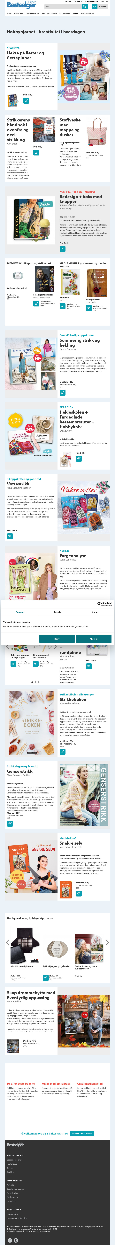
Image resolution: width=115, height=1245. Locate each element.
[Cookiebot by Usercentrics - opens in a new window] (99, 604)
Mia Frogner (64, 300)
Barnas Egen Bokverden (17, 1218)
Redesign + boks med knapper (81, 199)
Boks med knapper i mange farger (20, 656)
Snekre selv (71, 843)
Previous (7, 646)
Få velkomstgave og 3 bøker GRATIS (43, 1133)
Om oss (105, 1)
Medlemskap (12, 1197)
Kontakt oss (12, 1164)
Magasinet (11, 1201)
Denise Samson (68, 349)
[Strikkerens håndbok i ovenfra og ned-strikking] (44, 131)
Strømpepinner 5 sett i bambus (41, 656)
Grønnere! (64, 297)
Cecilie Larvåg (91, 302)
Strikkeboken (73, 699)
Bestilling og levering (15, 1189)
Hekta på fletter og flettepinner (25, 55)
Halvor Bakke (14, 1001)
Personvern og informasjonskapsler (37, 1231)
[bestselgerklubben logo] (15, 1145)
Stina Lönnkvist (68, 559)
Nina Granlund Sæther (19, 487)
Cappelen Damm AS (16, 1231)
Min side (78, 1)
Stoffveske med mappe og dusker (70, 127)
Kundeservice (91, 1)
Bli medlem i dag (82, 1133)
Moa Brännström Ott (70, 847)
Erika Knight (66, 430)
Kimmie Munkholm (70, 703)
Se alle (50, 918)
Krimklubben (12, 1214)
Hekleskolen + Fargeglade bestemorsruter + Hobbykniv (77, 419)
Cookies (10, 1172)
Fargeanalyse (73, 555)
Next (55, 646)
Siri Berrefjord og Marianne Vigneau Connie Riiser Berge (82, 207)
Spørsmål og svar (14, 1160)
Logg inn (67, 1)
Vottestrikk (18, 484)
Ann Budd (12, 143)
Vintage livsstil (93, 299)
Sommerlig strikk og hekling (80, 342)
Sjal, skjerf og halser (43, 294)
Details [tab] (57, 612)
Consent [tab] (20, 612)
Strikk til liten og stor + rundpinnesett (86, 967)
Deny (56, 639)
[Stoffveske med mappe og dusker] (97, 134)
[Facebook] (10, 1242)
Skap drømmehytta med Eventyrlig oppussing (31, 995)
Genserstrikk (20, 771)
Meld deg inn (12, 1193)
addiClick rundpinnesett (22, 966)
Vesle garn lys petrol (17, 288)
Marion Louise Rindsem (41, 297)
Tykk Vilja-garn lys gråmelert (57, 966)
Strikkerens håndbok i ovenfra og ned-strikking (18, 129)
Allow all (94, 639)
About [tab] (95, 612)
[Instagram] (16, 1242)
